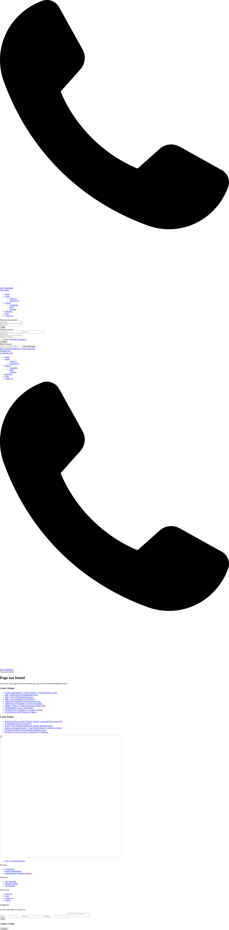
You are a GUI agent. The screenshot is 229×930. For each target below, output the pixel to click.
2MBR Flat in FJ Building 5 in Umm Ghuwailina (23, 704)
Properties (8, 311)
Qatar (7, 314)
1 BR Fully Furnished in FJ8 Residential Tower (23, 701)
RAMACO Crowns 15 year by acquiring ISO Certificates (26, 732)
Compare (4, 929)
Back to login (5, 349)
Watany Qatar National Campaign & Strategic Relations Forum (28, 726)
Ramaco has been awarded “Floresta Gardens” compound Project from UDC (34, 721)
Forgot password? (28, 349)
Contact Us (9, 316)
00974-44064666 (6, 288)
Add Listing (4, 290)
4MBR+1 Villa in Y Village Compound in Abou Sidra (25, 706)
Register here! (16, 349)
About (7, 296)
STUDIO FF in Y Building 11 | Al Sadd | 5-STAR (24, 710)
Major (12, 307)
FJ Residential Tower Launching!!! (18, 724)
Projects (8, 303)
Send (3, 919)
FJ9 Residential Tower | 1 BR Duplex (19, 708)
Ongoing (13, 309)
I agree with (14, 339)
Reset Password (29, 346)
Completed (14, 305)
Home (7, 294)
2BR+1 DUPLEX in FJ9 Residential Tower (21, 695)
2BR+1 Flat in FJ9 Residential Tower (19, 697)
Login (3, 327)
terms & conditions (19, 339)
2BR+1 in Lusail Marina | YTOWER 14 (20, 699)
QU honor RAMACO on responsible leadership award (25, 730)
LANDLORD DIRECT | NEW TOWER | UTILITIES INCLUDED (31, 693)
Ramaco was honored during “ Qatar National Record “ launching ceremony (33, 728)
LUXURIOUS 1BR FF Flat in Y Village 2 (21, 712)
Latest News (14, 301)
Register (4, 342)
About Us (13, 299)
